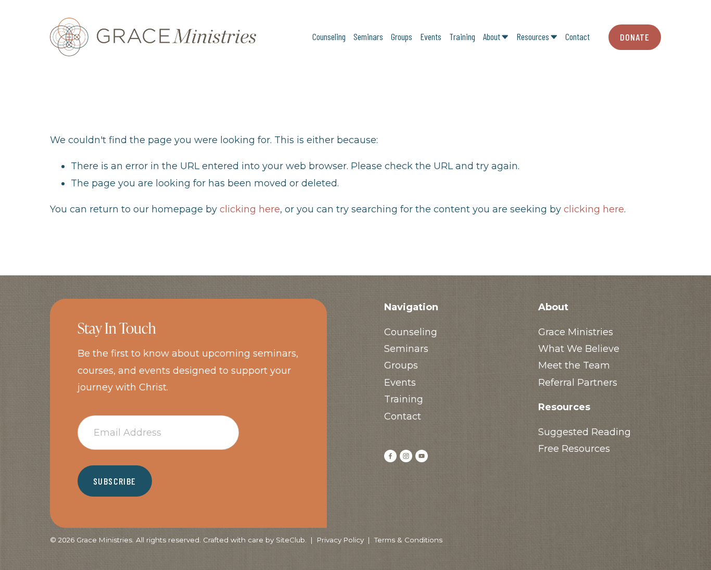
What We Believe (578, 348)
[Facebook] (390, 456)
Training (462, 36)
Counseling (329, 36)
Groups (401, 36)
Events (430, 36)
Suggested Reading (584, 432)
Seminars (368, 36)
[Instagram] (406, 456)
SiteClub (290, 540)
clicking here (250, 209)
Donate (634, 37)
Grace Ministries (575, 332)
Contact (577, 36)
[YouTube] (421, 456)
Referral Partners (577, 382)
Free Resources (574, 448)
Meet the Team (574, 365)
